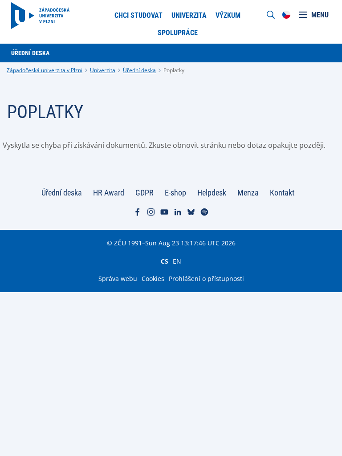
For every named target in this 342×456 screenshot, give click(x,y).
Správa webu (117, 278)
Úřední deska (139, 70)
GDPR (144, 192)
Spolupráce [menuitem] (178, 32)
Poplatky (173, 70)
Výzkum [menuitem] (228, 15)
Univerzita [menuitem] (189, 15)
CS (164, 261)
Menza (248, 192)
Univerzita (102, 70)
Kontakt (282, 192)
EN (177, 261)
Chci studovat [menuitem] (138, 15)
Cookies (153, 278)
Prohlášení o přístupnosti (206, 278)
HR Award (108, 192)
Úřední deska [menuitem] (30, 53)
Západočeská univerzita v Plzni (44, 70)
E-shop (175, 192)
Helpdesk (211, 192)
